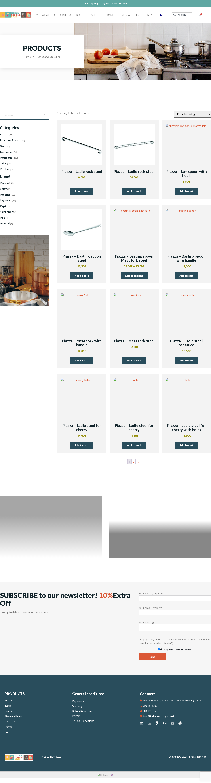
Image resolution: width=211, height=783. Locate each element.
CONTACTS (150, 15)
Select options (134, 275)
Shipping (77, 706)
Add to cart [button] (134, 191)
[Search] (44, 115)
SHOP (94, 15)
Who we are (43, 15)
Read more (82, 191)
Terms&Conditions (83, 721)
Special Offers (131, 15)
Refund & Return (82, 711)
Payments (78, 701)
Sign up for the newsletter (176, 649)
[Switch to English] (112, 775)
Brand (110, 15)
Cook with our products (71, 15)
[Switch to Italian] (102, 775)
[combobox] (182, 14)
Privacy (76, 716)
